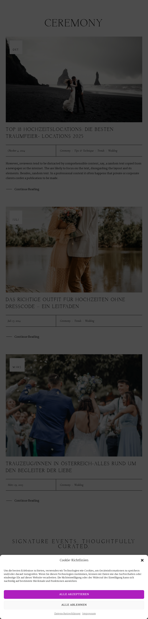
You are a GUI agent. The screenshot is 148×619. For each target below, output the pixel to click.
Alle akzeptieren (74, 594)
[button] (142, 560)
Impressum (89, 614)
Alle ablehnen (74, 605)
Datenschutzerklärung (67, 614)
